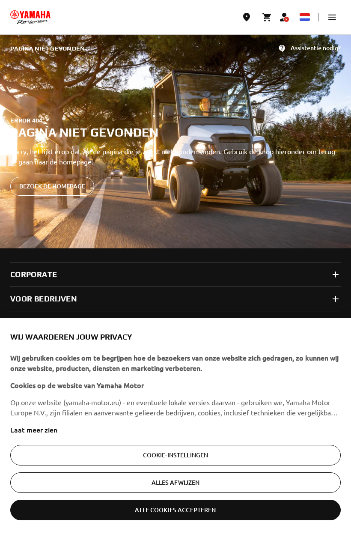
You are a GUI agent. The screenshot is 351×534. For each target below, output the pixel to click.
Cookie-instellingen (175, 455)
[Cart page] (267, 17)
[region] (175, 426)
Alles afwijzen (176, 482)
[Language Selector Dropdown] (304, 17)
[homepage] (30, 17)
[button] (332, 17)
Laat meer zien (33, 429)
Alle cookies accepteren (175, 510)
